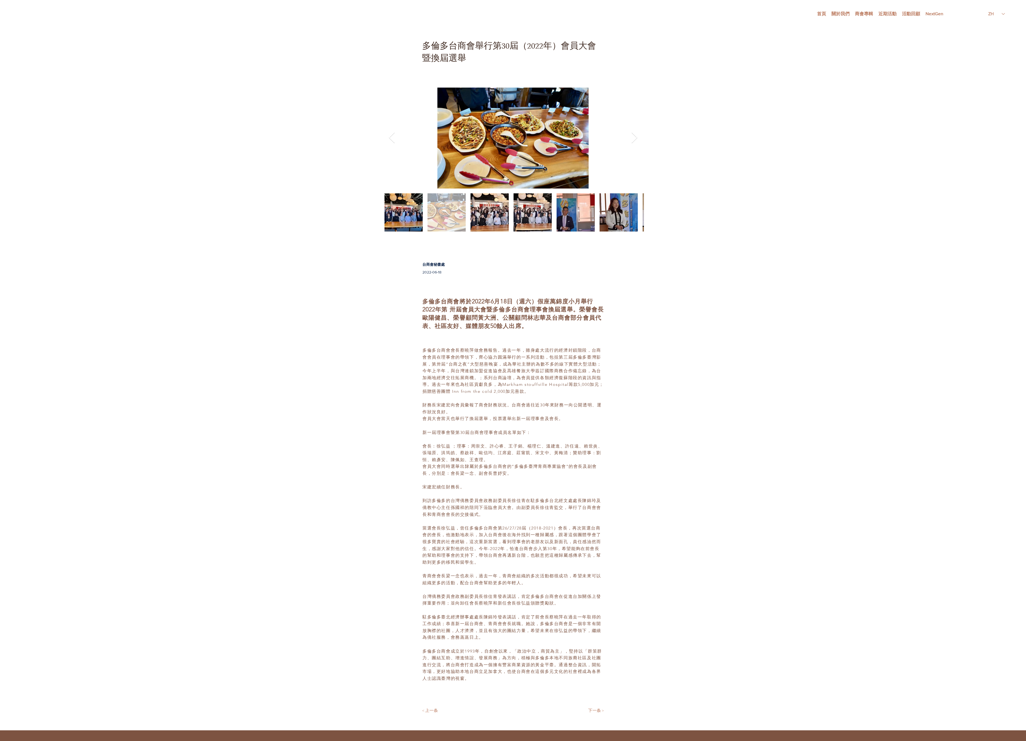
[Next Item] (634, 138)
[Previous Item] (391, 138)
